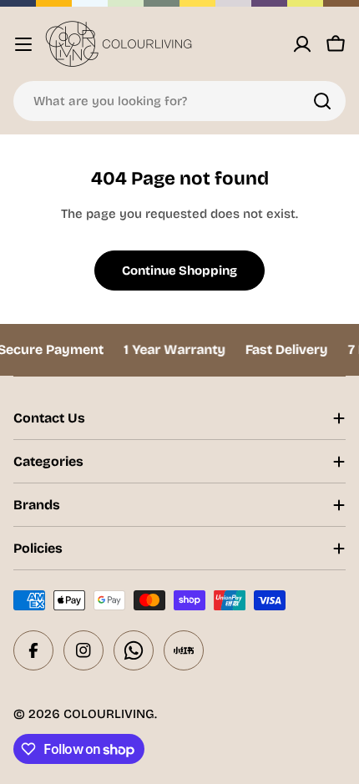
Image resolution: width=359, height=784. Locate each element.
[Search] (322, 101)
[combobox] (179, 101)
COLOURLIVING (108, 713)
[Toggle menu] (23, 44)
